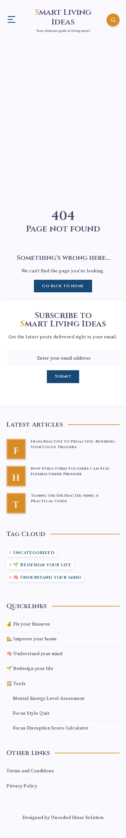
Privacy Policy (21, 786)
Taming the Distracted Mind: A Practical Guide (65, 498)
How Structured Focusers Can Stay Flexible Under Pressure (70, 471)
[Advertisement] (63, 112)
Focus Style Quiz (31, 713)
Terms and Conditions (30, 771)
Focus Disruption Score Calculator (51, 728)
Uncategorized (34, 553)
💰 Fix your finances (28, 624)
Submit (63, 376)
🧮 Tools (16, 684)
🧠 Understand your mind (47, 577)
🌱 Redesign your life (42, 565)
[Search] (113, 20)
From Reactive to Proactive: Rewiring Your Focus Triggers (73, 444)
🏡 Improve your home (31, 639)
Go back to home (63, 286)
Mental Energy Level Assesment (49, 698)
